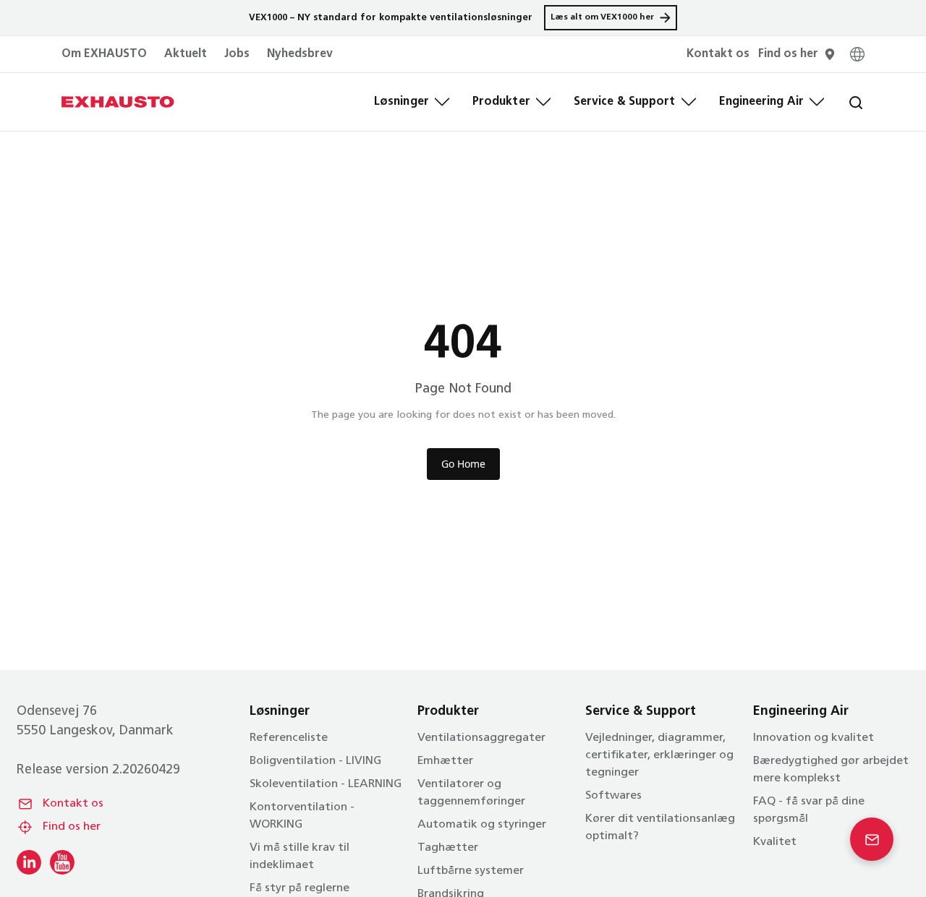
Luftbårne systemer (470, 871)
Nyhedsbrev (300, 54)
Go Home (463, 464)
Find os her (72, 827)
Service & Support (625, 102)
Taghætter (447, 848)
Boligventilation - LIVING (315, 761)
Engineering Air (761, 102)
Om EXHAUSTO (104, 54)
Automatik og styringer (481, 825)
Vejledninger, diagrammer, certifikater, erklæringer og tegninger (659, 755)
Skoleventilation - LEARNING (326, 784)
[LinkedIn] (29, 862)
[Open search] (844, 102)
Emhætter (445, 761)
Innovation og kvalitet (813, 738)
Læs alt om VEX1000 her (602, 17)
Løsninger (401, 102)
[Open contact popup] (871, 839)
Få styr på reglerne (299, 888)
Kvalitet (775, 842)
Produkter (501, 102)
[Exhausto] (117, 102)
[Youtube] (62, 862)
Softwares (613, 796)
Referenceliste (289, 738)
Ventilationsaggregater (481, 738)
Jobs (237, 54)
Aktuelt (185, 54)
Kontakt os (73, 804)
